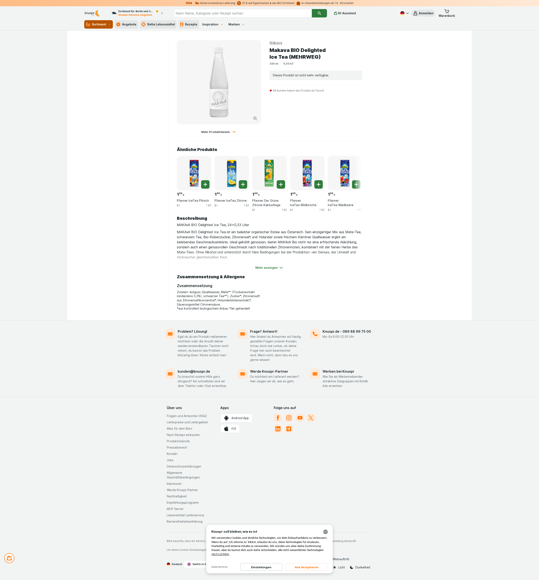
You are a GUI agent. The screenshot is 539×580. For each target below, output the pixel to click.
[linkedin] (278, 429)
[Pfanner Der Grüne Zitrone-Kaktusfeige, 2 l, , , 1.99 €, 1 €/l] (269, 173)
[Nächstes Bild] (354, 172)
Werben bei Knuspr (338, 371)
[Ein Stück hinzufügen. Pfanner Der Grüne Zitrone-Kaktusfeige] (281, 184)
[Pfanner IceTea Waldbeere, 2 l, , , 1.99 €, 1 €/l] (345, 173)
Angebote (129, 24)
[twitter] (311, 418)
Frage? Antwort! (264, 331)
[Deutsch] (404, 13)
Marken (234, 24)
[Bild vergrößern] (255, 118)
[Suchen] (319, 13)
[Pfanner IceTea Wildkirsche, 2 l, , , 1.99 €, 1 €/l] (307, 173)
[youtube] (300, 418)
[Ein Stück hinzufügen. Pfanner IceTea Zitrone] (243, 184)
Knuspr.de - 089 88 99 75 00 (347, 331)
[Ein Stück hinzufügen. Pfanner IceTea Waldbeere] (356, 184)
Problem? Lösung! (192, 331)
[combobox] (243, 13)
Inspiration (210, 24)
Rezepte (191, 24)
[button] (423, 13)
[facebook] (278, 418)
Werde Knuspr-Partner (269, 371)
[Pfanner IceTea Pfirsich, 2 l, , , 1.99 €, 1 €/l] (194, 173)
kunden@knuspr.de (194, 371)
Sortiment (99, 24)
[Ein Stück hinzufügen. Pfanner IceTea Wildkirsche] (318, 184)
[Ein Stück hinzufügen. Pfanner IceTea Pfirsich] (205, 184)
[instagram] (289, 418)
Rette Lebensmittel (161, 24)
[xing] (289, 429)
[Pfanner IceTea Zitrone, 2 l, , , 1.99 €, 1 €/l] (232, 173)
